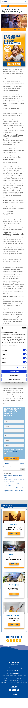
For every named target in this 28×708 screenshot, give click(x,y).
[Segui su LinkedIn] (15, 690)
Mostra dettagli (20, 367)
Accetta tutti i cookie (14, 371)
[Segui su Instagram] (13, 690)
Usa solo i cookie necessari (14, 379)
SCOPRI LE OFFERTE (14, 533)
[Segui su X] (18, 690)
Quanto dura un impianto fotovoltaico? (13, 488)
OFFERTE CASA (7, 505)
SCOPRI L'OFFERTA (14, 624)
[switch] (25, 354)
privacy (15, 451)
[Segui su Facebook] (10, 690)
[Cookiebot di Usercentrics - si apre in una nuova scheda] (21, 328)
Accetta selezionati (14, 375)
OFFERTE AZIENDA (8, 508)
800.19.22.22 (17, 670)
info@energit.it (16, 673)
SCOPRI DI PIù (14, 563)
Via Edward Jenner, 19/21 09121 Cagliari (14, 668)
